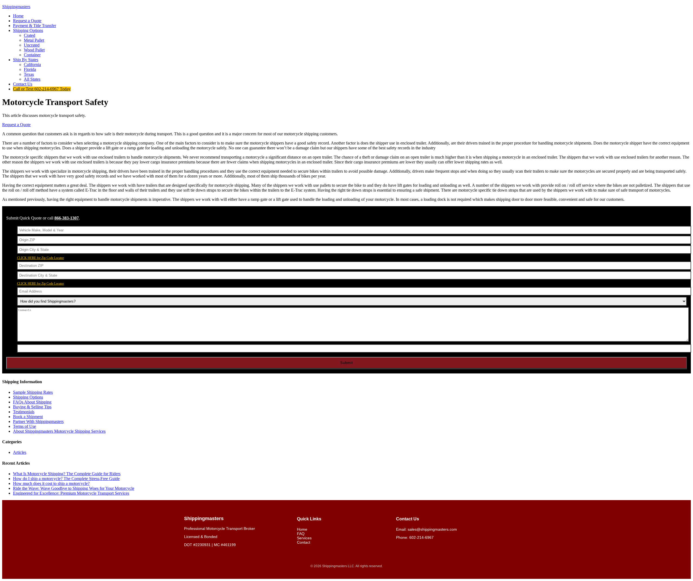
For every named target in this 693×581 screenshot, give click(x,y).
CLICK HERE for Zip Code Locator (40, 258)
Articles (19, 452)
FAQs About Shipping (32, 402)
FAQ (301, 533)
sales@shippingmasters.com (432, 529)
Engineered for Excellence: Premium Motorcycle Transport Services (71, 493)
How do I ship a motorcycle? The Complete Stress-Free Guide (66, 478)
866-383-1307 (66, 218)
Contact (303, 542)
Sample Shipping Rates (33, 392)
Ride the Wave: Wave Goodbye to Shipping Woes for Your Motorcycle (73, 488)
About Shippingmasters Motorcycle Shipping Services (59, 431)
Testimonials (23, 411)
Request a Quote (16, 124)
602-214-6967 (421, 537)
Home (302, 529)
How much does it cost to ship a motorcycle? (51, 483)
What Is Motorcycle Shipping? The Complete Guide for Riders (66, 473)
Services (304, 538)
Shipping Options (28, 397)
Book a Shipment (28, 416)
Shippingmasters (16, 6)
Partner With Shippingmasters (38, 421)
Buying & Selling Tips (32, 407)
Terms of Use (24, 426)
